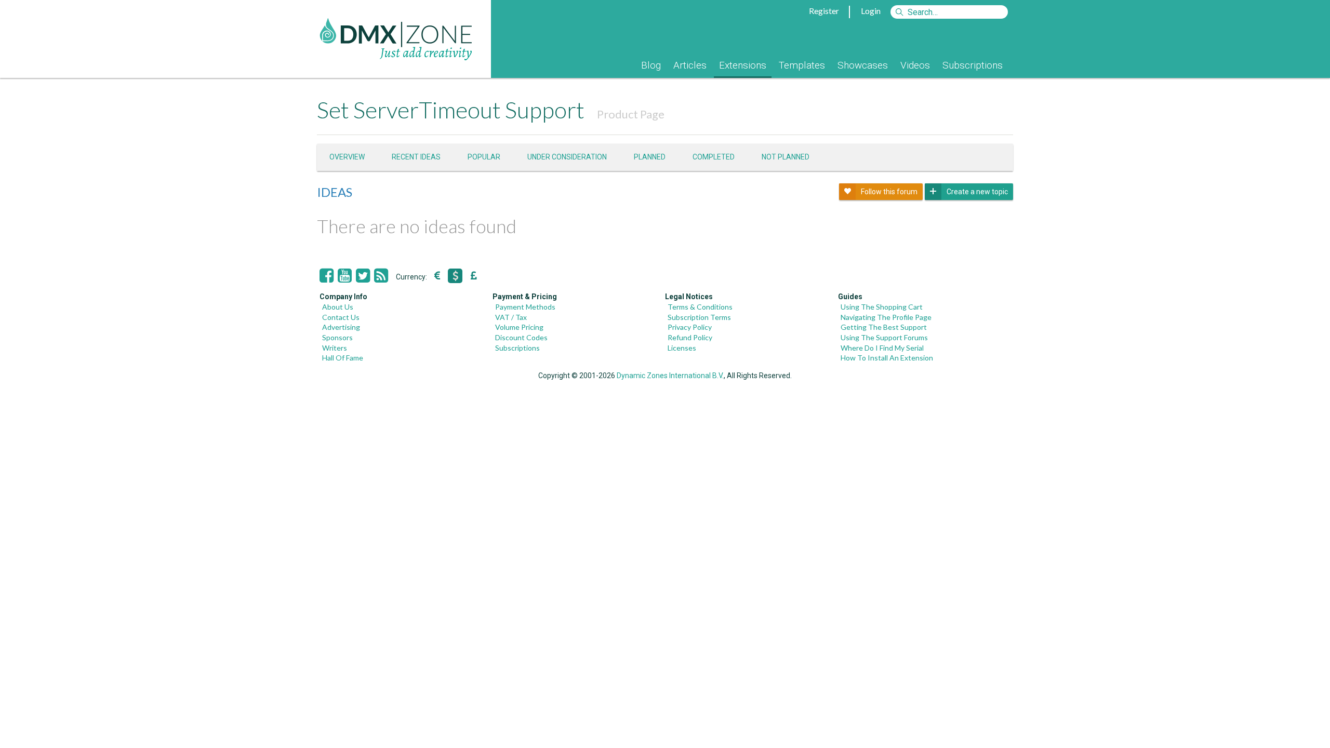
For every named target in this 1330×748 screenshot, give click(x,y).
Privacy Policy (690, 327)
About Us (337, 306)
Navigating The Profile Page (886, 317)
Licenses (682, 347)
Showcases (862, 65)
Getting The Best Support (884, 327)
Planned (650, 157)
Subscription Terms (699, 317)
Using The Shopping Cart (882, 306)
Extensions (742, 65)
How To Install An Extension (887, 357)
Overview (347, 157)
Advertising (341, 327)
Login (871, 11)
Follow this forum (889, 192)
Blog (651, 65)
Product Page (630, 114)
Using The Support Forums (884, 337)
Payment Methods (525, 306)
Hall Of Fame (342, 357)
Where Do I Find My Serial (882, 347)
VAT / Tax (511, 317)
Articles (690, 65)
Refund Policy (690, 337)
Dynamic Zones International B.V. (670, 375)
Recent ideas (416, 157)
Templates (802, 65)
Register (824, 11)
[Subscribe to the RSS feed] (381, 276)
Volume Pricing (519, 327)
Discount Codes (521, 337)
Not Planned (785, 157)
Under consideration (567, 157)
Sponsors (337, 337)
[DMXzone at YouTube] (345, 276)
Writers (334, 347)
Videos (915, 65)
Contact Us (341, 317)
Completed (714, 157)
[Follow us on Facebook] (327, 276)
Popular (484, 157)
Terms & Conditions (700, 306)
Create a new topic (977, 192)
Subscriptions (972, 65)
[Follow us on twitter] (363, 276)
